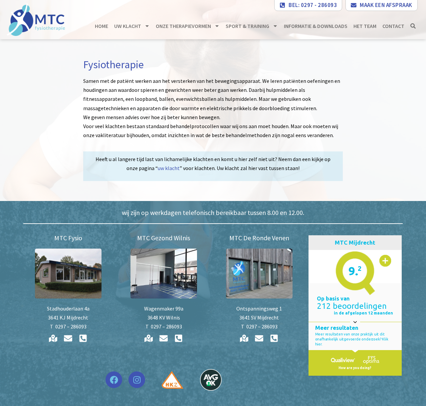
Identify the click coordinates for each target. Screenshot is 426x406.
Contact (393, 26)
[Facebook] (114, 379)
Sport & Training (247, 26)
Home (101, 26)
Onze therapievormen (183, 26)
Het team (364, 26)
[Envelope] (68, 338)
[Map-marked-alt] (53, 338)
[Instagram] (136, 379)
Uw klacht (127, 26)
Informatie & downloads (315, 26)
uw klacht (169, 168)
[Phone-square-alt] (83, 338)
